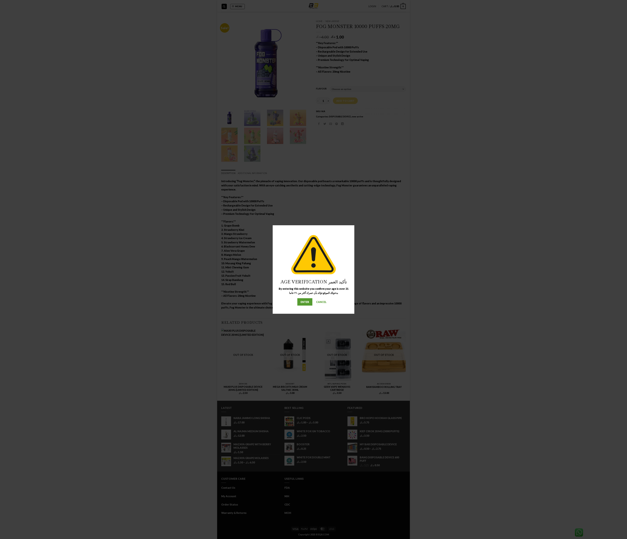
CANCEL (321, 301)
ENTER (305, 301)
